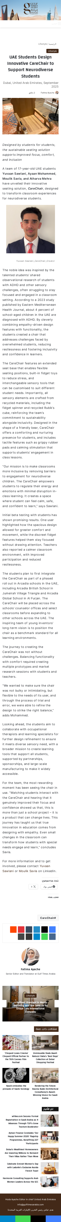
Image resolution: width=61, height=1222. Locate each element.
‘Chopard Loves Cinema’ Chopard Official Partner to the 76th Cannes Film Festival (16, 1058)
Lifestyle (42, 44)
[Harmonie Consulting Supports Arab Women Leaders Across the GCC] (50, 1183)
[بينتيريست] (21, 929)
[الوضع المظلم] (41, 23)
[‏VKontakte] (52, 936)
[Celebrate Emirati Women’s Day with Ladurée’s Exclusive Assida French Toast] (50, 1168)
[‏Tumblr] (29, 929)
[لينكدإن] (37, 929)
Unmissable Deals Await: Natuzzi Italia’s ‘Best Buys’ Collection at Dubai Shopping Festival (45, 1058)
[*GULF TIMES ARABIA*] (30, 10)
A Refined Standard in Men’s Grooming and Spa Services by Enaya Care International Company (30, 1007)
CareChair (47, 917)
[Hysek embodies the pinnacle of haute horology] (15, 1075)
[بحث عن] (47, 23)
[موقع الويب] (31, 979)
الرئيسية (53, 44)
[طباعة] (21, 936)
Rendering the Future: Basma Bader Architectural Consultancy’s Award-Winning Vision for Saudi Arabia (45, 1092)
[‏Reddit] (13, 929)
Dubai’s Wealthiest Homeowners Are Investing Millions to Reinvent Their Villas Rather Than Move (21, 1153)
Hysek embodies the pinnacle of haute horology (16, 1087)
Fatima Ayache (47, 92)
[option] (30, 1003)
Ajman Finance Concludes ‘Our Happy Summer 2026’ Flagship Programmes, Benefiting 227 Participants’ (23, 1138)
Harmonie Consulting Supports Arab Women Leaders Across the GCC (20, 1180)
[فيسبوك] (52, 929)
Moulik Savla (28, 871)
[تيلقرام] (37, 936)
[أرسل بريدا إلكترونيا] (39, 92)
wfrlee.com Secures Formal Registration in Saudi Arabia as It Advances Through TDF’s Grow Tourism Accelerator (22, 1121)
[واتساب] (44, 936)
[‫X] (44, 929)
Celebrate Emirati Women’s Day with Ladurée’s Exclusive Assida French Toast (22, 1167)
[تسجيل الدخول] (36, 23)
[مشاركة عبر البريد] (29, 936)
